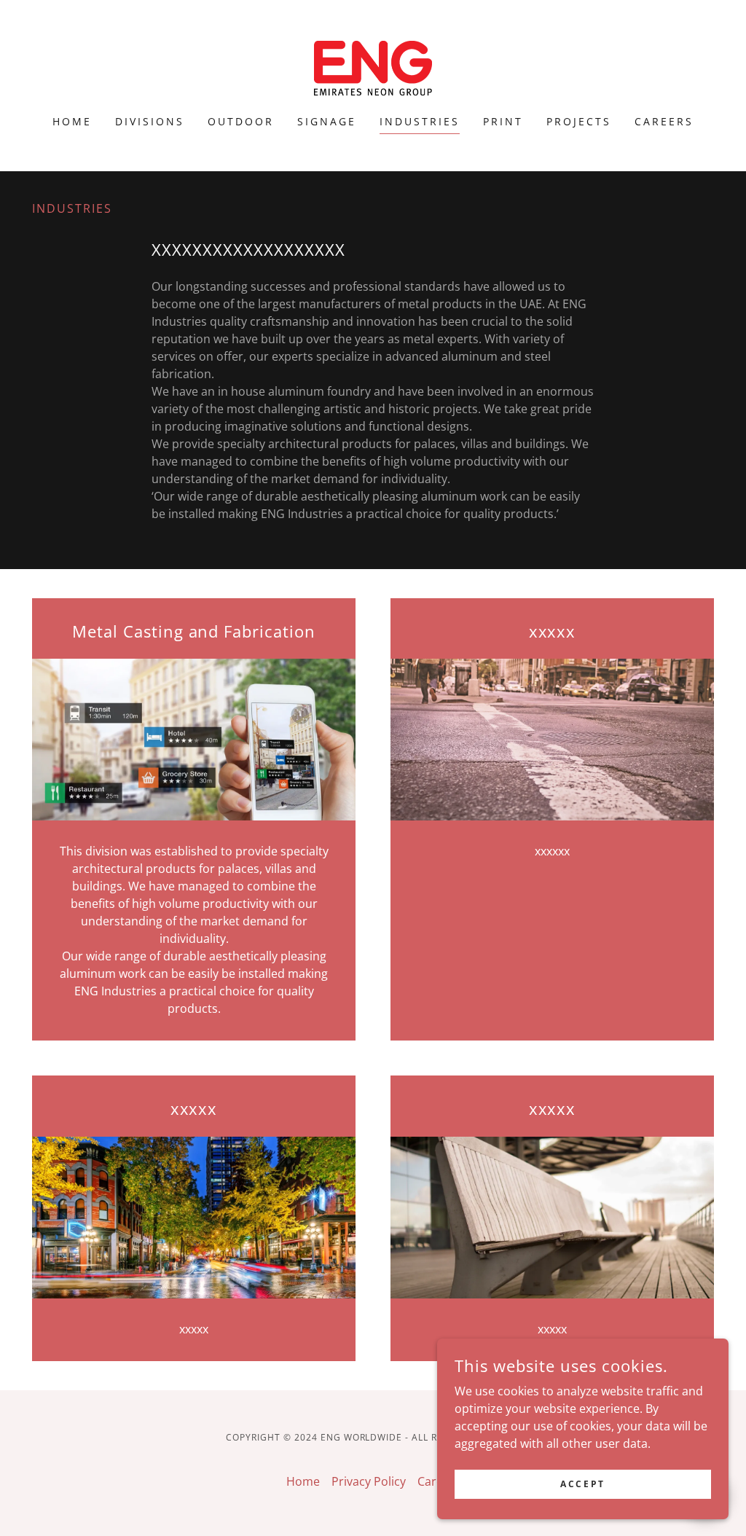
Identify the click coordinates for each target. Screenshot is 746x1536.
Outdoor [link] (241, 121)
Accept (582, 1484)
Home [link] (72, 121)
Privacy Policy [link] (368, 1481)
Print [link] (503, 121)
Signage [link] (326, 121)
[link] (373, 67)
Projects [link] (578, 121)
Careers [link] (664, 121)
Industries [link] (420, 121)
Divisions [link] (149, 121)
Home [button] (303, 1481)
